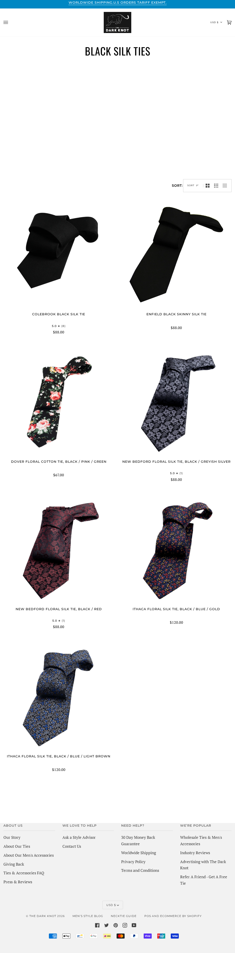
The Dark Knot (42, 916)
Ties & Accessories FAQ (23, 872)
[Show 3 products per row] (216, 186)
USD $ (214, 22)
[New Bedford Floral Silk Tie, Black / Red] (58, 549)
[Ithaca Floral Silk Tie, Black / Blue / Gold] (176, 549)
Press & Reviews (17, 881)
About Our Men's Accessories (28, 855)
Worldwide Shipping (138, 852)
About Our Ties (16, 846)
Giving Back (13, 864)
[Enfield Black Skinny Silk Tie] (176, 254)
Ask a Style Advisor (79, 837)
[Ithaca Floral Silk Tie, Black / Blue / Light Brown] (58, 697)
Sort (190, 185)
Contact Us (71, 846)
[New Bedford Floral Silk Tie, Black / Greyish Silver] (176, 402)
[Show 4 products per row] (226, 186)
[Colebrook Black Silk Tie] (58, 254)
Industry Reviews (195, 852)
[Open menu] (10, 22)
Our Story (11, 837)
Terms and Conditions (140, 870)
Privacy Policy (133, 861)
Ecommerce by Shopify (181, 916)
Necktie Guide (124, 916)
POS (147, 916)
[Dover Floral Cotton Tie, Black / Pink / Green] (58, 402)
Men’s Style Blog (88, 916)
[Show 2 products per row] (207, 186)
